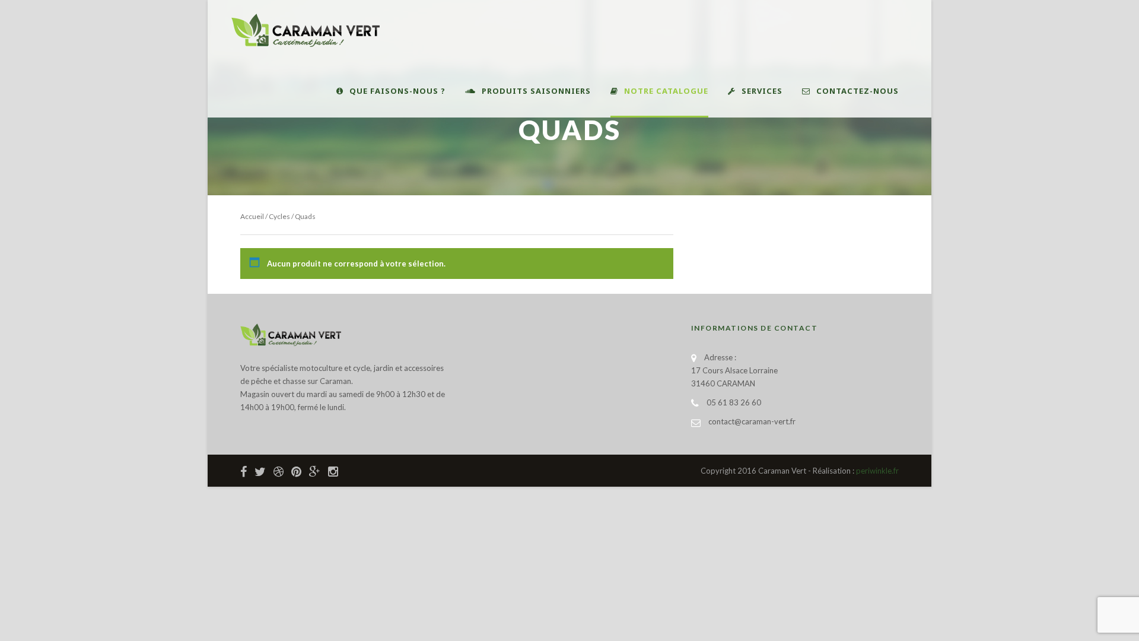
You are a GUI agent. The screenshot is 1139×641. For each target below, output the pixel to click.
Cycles (279, 216)
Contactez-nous (857, 90)
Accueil (252, 216)
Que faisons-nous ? (397, 90)
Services (762, 90)
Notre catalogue (666, 90)
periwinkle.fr (877, 470)
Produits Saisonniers (536, 90)
